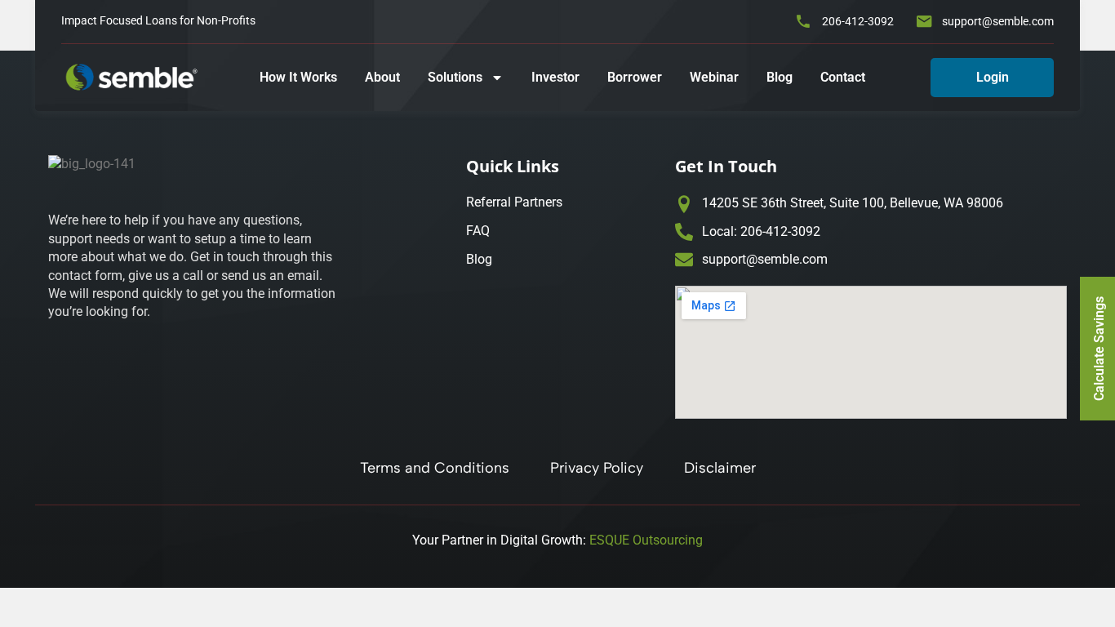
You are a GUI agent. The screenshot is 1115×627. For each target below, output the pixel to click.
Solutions (455, 77)
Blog (779, 77)
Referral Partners (514, 202)
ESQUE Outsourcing (646, 540)
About (382, 77)
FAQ (478, 230)
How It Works (298, 77)
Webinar (714, 77)
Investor (555, 77)
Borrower (634, 77)
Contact (842, 77)
